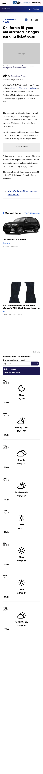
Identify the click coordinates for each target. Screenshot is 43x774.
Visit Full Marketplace (32, 213)
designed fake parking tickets (23, 88)
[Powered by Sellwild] (36, 352)
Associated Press (18, 76)
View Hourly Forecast (12, 372)
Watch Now (36, 3)
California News (9, 20)
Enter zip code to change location (14, 360)
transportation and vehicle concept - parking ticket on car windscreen (19, 67)
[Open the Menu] (4, 3)
